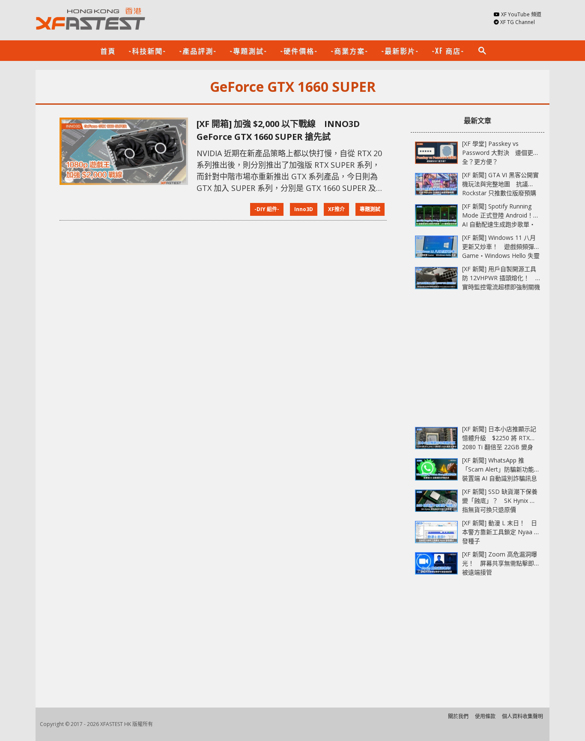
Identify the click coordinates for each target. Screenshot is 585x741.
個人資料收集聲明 (522, 716)
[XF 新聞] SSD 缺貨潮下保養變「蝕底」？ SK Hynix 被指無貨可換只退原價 (499, 500)
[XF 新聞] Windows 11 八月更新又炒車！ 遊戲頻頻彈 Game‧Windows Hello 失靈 (501, 246)
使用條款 (485, 716)
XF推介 (336, 209)
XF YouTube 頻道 (521, 14)
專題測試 (370, 209)
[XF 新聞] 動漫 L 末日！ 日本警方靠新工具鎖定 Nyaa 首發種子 (501, 532)
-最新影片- (400, 50)
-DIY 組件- (266, 209)
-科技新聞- (147, 50)
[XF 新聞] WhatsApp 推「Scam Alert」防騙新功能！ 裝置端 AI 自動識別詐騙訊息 (504, 469)
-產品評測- (198, 50)
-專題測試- (248, 50)
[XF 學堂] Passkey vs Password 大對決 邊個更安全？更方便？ (500, 152)
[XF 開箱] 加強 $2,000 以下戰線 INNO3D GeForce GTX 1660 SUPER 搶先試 (278, 130)
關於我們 (458, 716)
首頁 (108, 50)
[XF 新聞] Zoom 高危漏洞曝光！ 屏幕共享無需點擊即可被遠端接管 (501, 563)
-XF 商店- (448, 50)
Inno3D (303, 209)
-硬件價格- (299, 50)
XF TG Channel (517, 22)
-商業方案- (349, 50)
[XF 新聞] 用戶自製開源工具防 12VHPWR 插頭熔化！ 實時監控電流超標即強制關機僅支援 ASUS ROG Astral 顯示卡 (501, 287)
